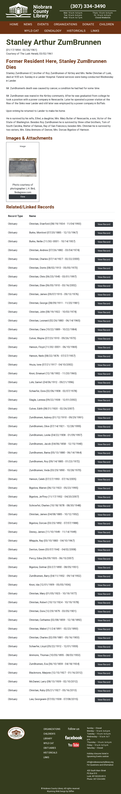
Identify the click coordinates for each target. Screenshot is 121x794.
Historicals (76, 31)
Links (95, 31)
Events (43, 24)
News (28, 24)
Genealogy (52, 31)
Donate (88, 24)
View (22, 196)
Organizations (65, 24)
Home (14, 24)
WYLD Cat (31, 31)
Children (106, 24)
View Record (104, 224)
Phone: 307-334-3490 (96, 779)
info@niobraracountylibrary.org (100, 762)
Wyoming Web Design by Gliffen (60, 791)
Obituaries (49, 748)
